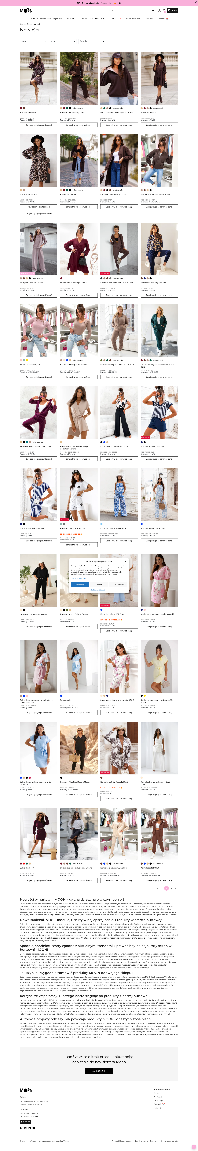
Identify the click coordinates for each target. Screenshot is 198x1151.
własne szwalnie (94, 1014)
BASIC (113, 19)
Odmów (99, 584)
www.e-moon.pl (30, 968)
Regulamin (154, 1141)
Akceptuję (80, 584)
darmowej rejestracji (38, 980)
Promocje (158, 1100)
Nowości (158, 1097)
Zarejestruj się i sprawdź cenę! (39, 125)
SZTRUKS (83, 19)
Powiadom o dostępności (39, 207)
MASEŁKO (94, 19)
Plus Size (149, 19)
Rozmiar (83, 41)
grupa (174, 10)
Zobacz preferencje (117, 584)
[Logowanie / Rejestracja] (159, 10)
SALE (121, 19)
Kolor (53, 41)
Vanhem (66, 1141)
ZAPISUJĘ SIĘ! (99, 1070)
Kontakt (157, 1108)
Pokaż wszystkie (78, 108)
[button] (126, 561)
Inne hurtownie (133, 19)
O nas (156, 1093)
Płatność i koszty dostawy (122, 1141)
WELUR (104, 19)
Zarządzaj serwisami (79, 578)
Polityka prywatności (98, 590)
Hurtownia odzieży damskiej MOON (46, 19)
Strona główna (25, 24)
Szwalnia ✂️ (163, 19)
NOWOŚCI (72, 19)
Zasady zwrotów (141, 1141)
